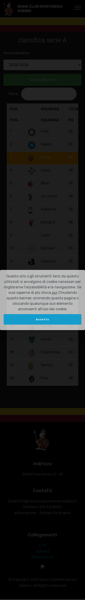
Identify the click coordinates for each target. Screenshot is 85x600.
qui (54, 292)
